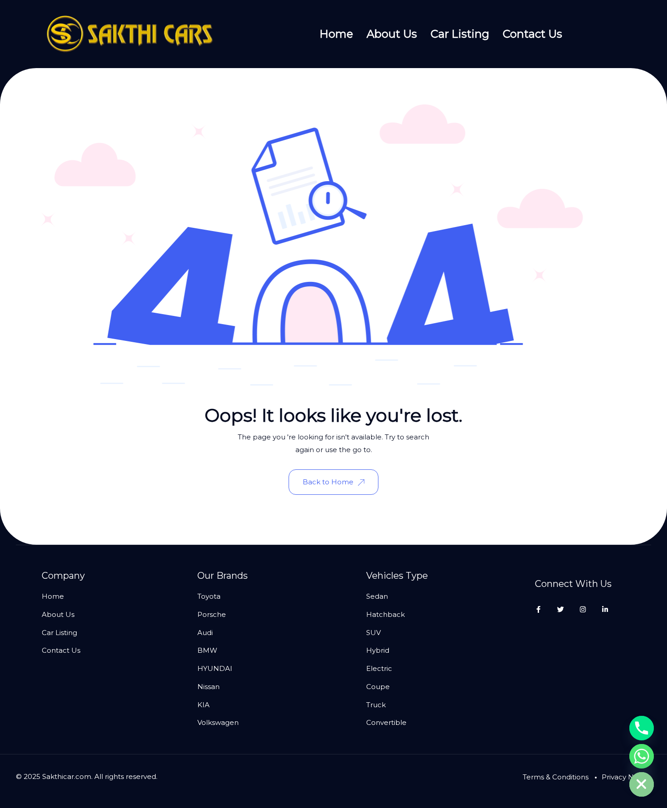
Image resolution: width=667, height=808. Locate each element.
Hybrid (377, 650)
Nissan (208, 686)
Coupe (378, 686)
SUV (373, 632)
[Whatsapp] (641, 756)
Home (336, 33)
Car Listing (460, 33)
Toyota (209, 596)
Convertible (386, 722)
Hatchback (385, 614)
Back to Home (328, 482)
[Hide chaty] (641, 784)
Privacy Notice (626, 777)
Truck (376, 704)
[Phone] (641, 728)
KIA (203, 704)
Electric (379, 668)
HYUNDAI (214, 668)
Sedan (377, 596)
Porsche (211, 614)
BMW (207, 650)
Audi (205, 632)
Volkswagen (218, 722)
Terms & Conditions (556, 777)
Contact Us (532, 33)
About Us (392, 33)
